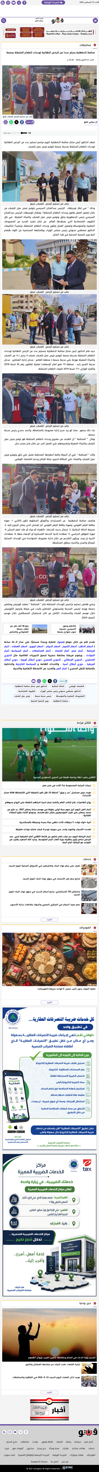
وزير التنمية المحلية (39, 701)
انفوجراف (91, 1455)
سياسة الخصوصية (39, 1462)
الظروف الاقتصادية (26, 691)
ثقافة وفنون (47, 1442)
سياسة (77, 1442)
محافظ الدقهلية (60, 701)
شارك (28, 122)
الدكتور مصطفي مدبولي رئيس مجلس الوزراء (60, 691)
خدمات (91, 1448)
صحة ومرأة (54, 1448)
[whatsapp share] (11, 122)
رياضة (68, 1442)
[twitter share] (16, 122)
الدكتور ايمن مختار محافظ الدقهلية (31, 686)
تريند (7, 1448)
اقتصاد (59, 1442)
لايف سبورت (9, 1455)
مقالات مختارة (78, 1448)
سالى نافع (89, 122)
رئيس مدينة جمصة (43, 696)
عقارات (65, 1448)
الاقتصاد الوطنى (76, 686)
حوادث (35, 1442)
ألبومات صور (17, 1448)
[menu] (95, 20)
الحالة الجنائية (58, 686)
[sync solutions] (67, 1468)
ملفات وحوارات (76, 1455)
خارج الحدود (11, 1442)
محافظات (24, 1442)
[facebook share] (22, 122)
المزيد (49, 919)
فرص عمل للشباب (22, 696)
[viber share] (33, 681)
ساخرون (30, 1448)
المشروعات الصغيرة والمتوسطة (70, 696)
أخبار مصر (88, 1442)
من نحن (64, 1462)
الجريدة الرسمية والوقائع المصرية (33, 1455)
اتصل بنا (54, 1462)
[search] (3, 20)
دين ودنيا (41, 1448)
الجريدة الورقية (52, 2)
